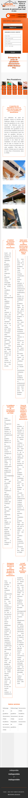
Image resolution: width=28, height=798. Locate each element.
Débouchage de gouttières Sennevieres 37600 (14, 714)
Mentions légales (14, 794)
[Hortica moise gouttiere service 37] (9, 3)
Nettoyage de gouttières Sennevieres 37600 (6, 714)
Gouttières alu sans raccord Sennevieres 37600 (22, 719)
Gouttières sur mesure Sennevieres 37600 (6, 725)
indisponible (22, 15)
